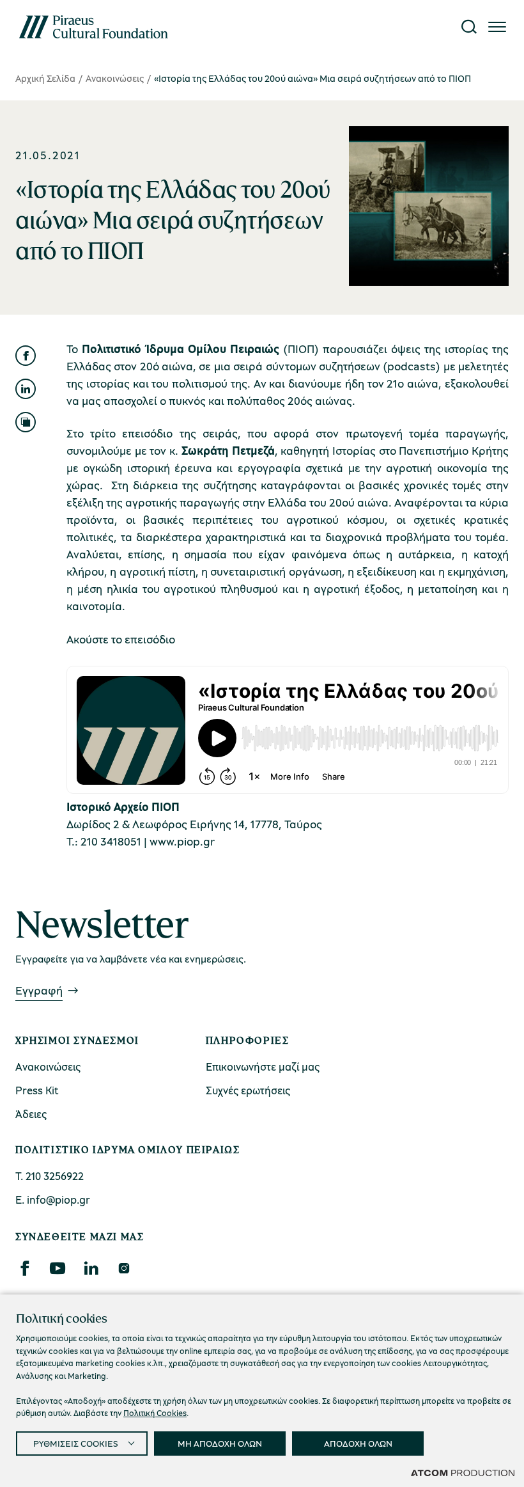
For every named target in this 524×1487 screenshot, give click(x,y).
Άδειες (31, 1113)
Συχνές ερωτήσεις (248, 1090)
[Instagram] (123, 1268)
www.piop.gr (182, 841)
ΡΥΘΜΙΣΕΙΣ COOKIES (75, 1443)
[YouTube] (57, 1268)
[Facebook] (24, 1268)
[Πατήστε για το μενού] (497, 26)
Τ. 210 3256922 (49, 1175)
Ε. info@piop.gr (52, 1199)
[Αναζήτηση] (469, 27)
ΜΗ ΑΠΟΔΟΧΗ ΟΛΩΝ (220, 1443)
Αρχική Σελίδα (45, 78)
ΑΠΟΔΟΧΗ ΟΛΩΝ (358, 1443)
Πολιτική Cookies (155, 1413)
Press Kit (37, 1090)
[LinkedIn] (91, 1268)
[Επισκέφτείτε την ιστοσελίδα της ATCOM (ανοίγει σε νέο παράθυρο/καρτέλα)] (462, 1472)
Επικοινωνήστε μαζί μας (263, 1066)
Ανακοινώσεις (115, 78)
